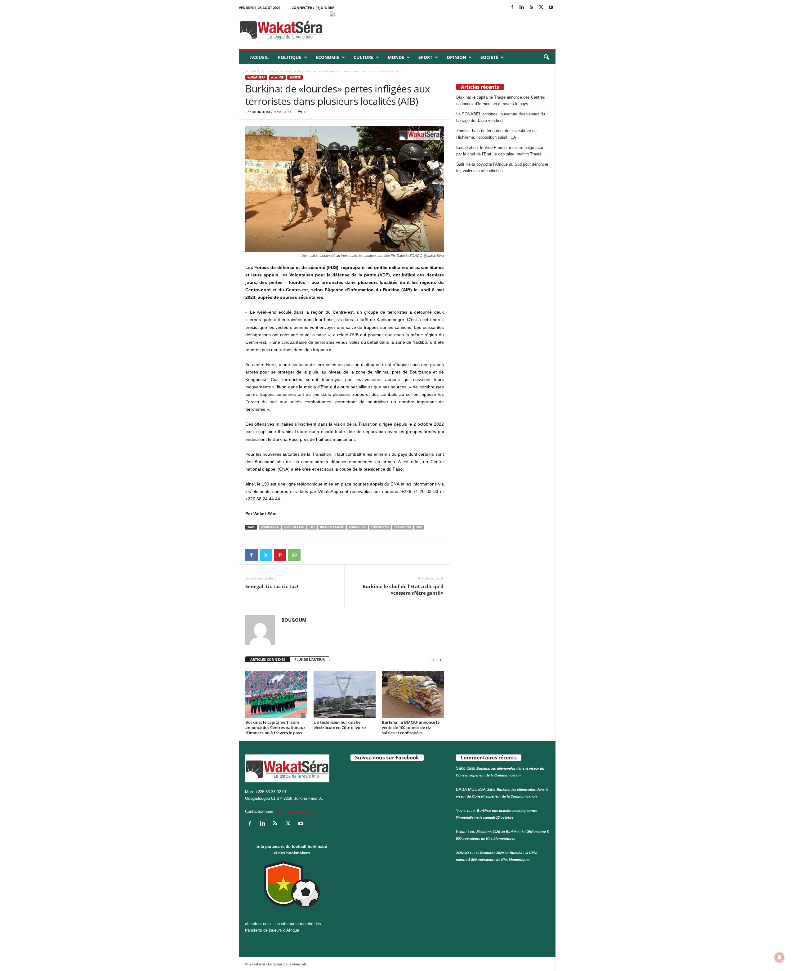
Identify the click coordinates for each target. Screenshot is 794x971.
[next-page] (441, 659)
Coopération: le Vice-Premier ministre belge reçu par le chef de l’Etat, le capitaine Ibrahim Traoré (499, 150)
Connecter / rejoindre (313, 7)
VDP (419, 527)
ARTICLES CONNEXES (267, 659)
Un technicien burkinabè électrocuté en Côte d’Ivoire (340, 724)
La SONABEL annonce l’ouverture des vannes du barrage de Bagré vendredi (500, 117)
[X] (541, 7)
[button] (546, 57)
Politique (289, 57)
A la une (268, 71)
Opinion (456, 57)
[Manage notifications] (779, 957)
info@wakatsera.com (295, 811)
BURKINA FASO (294, 527)
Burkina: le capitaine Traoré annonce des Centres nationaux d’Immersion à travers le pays (275, 727)
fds (312, 527)
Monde (396, 57)
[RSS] (531, 7)
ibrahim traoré (332, 527)
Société (489, 57)
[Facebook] (512, 7)
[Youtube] (551, 7)
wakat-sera (256, 77)
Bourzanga (270, 527)
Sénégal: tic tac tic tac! (271, 586)
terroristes (380, 527)
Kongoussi (357, 527)
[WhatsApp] (294, 555)
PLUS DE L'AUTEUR (309, 659)
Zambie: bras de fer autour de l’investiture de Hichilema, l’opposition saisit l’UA (496, 134)
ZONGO (462, 853)
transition (402, 527)
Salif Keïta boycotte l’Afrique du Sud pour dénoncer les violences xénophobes (502, 167)
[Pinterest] (280, 555)
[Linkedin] (522, 7)
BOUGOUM (261, 112)
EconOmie (327, 57)
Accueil (259, 57)
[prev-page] (433, 659)
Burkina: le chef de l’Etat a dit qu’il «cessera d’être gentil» (403, 589)
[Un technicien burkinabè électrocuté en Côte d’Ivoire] (345, 694)
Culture (363, 57)
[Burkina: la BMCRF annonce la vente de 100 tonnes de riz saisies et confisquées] (413, 694)
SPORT (425, 57)
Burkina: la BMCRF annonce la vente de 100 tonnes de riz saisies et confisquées (411, 727)
